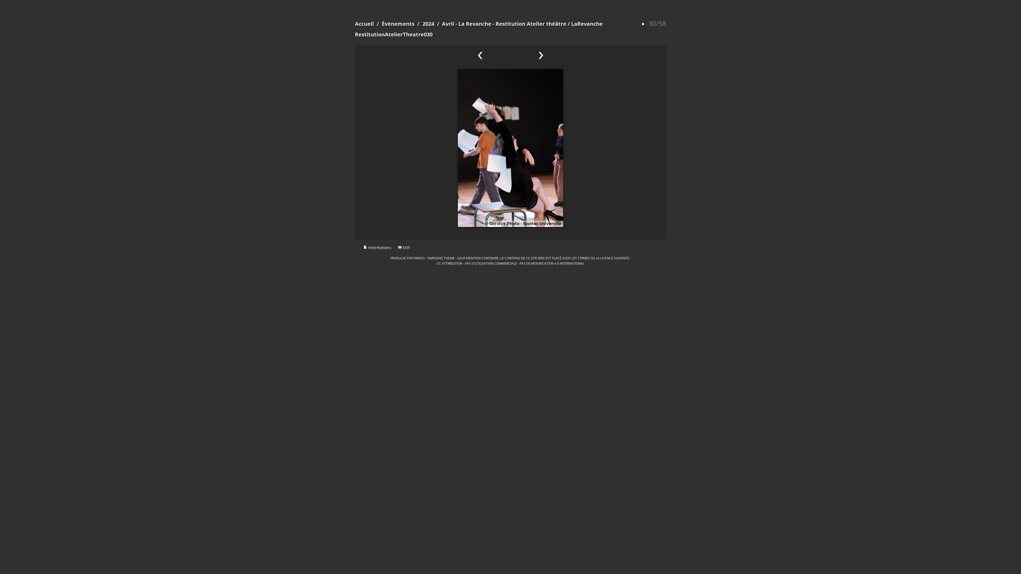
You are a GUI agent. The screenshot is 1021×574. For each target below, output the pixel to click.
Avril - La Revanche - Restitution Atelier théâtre (504, 23)
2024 (428, 23)
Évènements (398, 23)
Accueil (364, 23)
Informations (379, 247)
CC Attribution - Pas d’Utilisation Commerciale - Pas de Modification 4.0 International (510, 263)
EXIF (406, 247)
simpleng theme (441, 258)
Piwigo (419, 258)
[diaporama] (643, 24)
